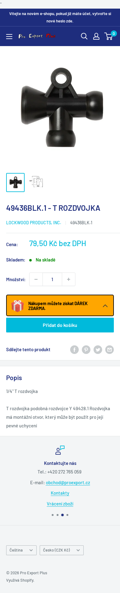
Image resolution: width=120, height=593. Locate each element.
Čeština (16, 550)
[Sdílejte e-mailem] (109, 349)
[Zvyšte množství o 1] (68, 279)
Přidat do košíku (60, 325)
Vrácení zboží (60, 503)
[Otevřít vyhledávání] (84, 36)
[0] (109, 36)
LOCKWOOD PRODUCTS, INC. (33, 222)
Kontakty (60, 493)
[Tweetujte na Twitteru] (98, 349)
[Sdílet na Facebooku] (74, 349)
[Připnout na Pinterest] (86, 349)
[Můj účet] (96, 36)
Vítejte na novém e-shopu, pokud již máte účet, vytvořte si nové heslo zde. (60, 17)
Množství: (16, 279)
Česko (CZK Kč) (56, 550)
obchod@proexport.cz (68, 482)
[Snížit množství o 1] (36, 279)
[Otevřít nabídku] (9, 36)
